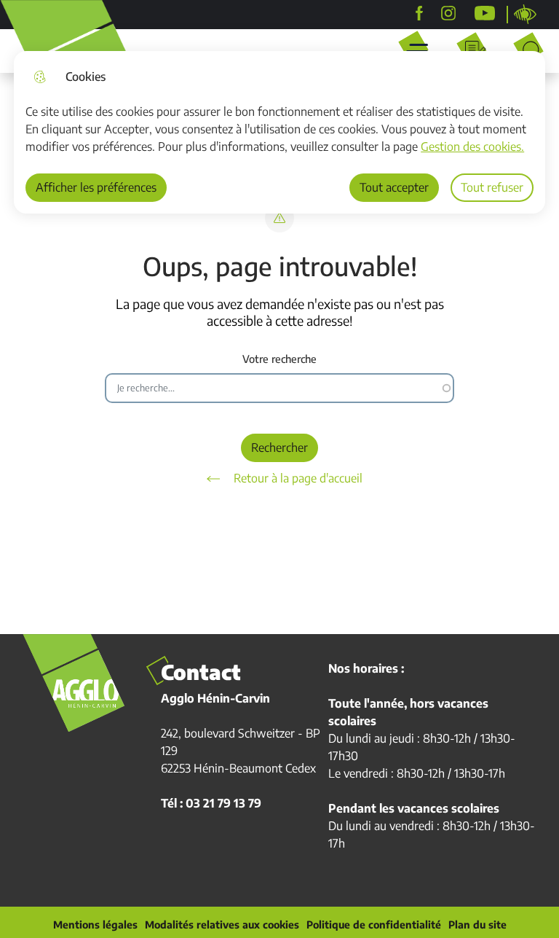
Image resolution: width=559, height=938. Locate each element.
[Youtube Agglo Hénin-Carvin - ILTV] (484, 13)
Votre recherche (279, 359)
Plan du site (477, 925)
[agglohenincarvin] (448, 13)
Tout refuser (492, 187)
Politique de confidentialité (373, 925)
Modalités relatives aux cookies (222, 925)
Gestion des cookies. (472, 146)
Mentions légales (95, 925)
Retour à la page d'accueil (298, 478)
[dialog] (279, 132)
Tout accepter (394, 187)
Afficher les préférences (96, 187)
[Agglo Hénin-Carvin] (419, 13)
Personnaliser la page (525, 14)
